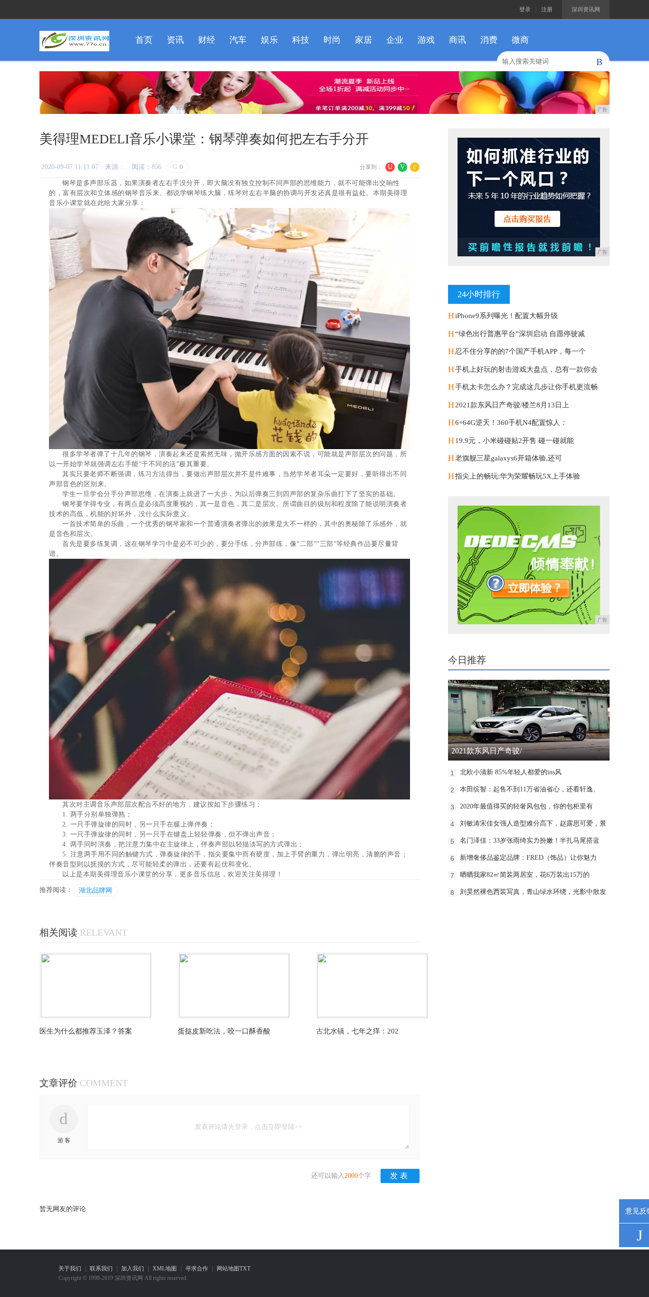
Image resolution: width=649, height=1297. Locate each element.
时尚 (332, 40)
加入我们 (132, 1268)
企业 (394, 40)
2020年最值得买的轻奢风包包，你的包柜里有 (526, 806)
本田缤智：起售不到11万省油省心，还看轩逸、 (530, 789)
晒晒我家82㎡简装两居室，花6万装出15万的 (525, 874)
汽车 (238, 40)
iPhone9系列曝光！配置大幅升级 (506, 316)
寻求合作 (196, 1268)
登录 (525, 9)
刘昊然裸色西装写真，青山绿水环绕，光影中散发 (533, 891)
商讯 (457, 40)
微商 (520, 40)
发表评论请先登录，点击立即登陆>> (248, 1126)
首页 (144, 40)
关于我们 (69, 1268)
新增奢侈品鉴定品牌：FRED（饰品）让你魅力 (528, 857)
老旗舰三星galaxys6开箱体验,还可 (508, 458)
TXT (244, 1268)
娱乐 (269, 40)
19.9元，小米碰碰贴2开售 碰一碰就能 (514, 440)
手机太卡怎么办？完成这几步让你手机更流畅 (526, 387)
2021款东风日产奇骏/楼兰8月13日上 (512, 405)
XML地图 (165, 1268)
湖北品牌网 (95, 890)
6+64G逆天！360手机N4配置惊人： (511, 422)
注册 (547, 9)
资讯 (175, 40)
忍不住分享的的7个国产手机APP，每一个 (520, 351)
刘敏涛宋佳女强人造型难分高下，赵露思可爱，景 (533, 823)
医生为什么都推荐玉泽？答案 (85, 1031)
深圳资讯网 (586, 9)
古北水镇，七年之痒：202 (357, 1031)
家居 (363, 40)
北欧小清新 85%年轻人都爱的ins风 (511, 772)
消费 (488, 40)
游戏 (426, 40)
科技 (300, 40)
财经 (206, 40)
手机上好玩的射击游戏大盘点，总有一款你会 (526, 369)
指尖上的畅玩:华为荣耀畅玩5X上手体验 (517, 476)
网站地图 (228, 1268)
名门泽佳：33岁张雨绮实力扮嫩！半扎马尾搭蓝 (530, 840)
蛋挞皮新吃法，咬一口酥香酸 (224, 1031)
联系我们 (101, 1268)
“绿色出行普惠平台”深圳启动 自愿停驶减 (520, 334)
